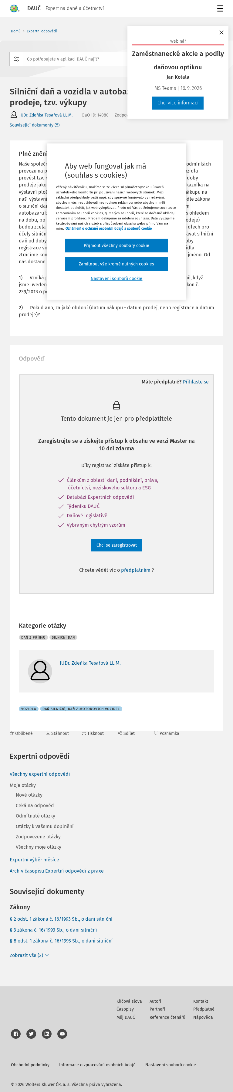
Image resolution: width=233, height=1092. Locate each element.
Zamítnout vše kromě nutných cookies (116, 264)
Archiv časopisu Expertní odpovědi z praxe (57, 871)
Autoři (155, 1001)
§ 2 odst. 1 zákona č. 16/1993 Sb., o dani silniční (61, 919)
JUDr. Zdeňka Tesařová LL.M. (46, 115)
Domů (16, 31)
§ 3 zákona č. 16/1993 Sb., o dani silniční (53, 930)
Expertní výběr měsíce (34, 860)
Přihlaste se (196, 382)
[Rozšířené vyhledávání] (16, 59)
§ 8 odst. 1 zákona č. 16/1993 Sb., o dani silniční (61, 941)
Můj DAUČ (125, 1017)
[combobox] (116, 59)
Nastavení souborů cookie (170, 1064)
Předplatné (203, 1009)
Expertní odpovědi (42, 31)
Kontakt (200, 1001)
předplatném (136, 570)
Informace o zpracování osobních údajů (97, 1064)
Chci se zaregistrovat (116, 545)
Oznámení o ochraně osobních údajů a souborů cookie (109, 228)
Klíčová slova (129, 1001)
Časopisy (125, 1009)
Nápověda (203, 1017)
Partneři (157, 1009)
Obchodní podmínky (30, 1064)
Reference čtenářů (167, 1017)
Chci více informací (177, 103)
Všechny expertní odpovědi (40, 774)
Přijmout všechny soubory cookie (116, 245)
